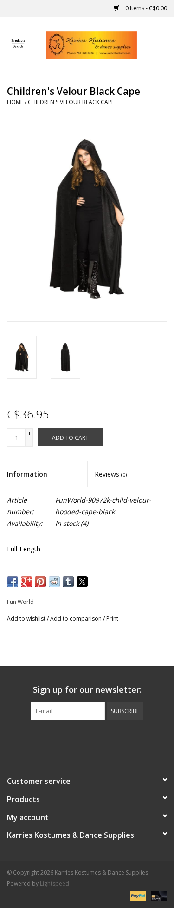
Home (15, 102)
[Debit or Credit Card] (157, 895)
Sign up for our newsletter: (87, 690)
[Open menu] (18, 43)
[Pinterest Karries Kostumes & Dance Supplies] (87, 739)
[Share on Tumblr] (68, 581)
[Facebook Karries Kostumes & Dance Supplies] (53, 739)
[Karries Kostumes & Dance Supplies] (105, 44)
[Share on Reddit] (54, 581)
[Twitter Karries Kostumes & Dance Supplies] (70, 739)
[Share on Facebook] (12, 581)
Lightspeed (54, 884)
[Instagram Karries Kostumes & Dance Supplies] (120, 739)
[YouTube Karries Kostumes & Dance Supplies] (104, 739)
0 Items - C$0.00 (145, 8)
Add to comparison (76, 619)
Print (112, 619)
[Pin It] (40, 581)
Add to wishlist (27, 619)
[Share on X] (82, 581)
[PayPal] (137, 895)
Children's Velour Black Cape (71, 102)
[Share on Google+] (26, 581)
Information (27, 474)
